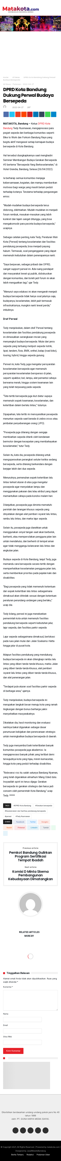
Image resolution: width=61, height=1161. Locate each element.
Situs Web (7, 1036)
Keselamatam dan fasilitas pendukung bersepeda (26, 811)
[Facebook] (15, 1130)
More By (29, 936)
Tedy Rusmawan (23, 816)
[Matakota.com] (21, 6)
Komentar (8, 987)
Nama (5, 1014)
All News (16, 77)
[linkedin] (35, 115)
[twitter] (12, 115)
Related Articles (29, 932)
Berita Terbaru (17, 1154)
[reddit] (24, 115)
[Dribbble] (38, 1130)
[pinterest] (30, 115)
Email (5, 1025)
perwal (8, 816)
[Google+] (30, 1130)
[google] (18, 115)
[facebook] (6, 115)
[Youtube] (45, 1130)
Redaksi (30, 1154)
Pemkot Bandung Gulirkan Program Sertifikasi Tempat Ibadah (30, 854)
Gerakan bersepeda (44, 805)
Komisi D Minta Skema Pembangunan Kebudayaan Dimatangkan (30, 873)
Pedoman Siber (43, 1154)
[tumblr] (41, 115)
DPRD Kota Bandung (23, 805)
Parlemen (17, 84)
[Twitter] (23, 1130)
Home (5, 77)
